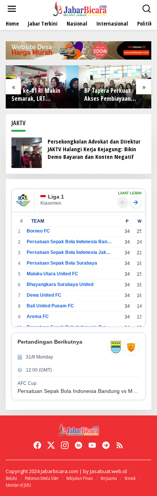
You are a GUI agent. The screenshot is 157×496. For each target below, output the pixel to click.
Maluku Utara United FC (52, 273)
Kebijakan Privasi (79, 478)
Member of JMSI (18, 484)
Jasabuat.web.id (108, 471)
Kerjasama (109, 478)
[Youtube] (92, 445)
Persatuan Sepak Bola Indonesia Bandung (69, 241)
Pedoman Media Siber (42, 478)
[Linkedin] (78, 445)
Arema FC (38, 316)
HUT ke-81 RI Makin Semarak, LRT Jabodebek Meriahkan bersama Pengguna (38, 95)
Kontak (130, 478)
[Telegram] (106, 445)
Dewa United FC (44, 295)
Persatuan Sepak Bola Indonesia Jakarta (69, 252)
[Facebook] (37, 445)
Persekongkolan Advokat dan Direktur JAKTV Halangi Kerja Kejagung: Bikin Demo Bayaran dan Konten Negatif (94, 148)
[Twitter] (51, 445)
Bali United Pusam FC (50, 306)
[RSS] (120, 445)
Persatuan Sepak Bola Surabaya (62, 263)
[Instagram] (65, 445)
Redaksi (11, 478)
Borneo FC (38, 231)
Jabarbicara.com (59, 471)
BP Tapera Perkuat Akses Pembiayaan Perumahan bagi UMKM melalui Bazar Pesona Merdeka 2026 (113, 95)
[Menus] (12, 9)
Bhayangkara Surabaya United (60, 284)
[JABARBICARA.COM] (80, 8)
